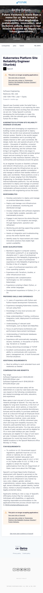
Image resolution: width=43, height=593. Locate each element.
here (33, 468)
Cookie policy (26, 553)
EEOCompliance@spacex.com (16, 505)
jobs (14, 46)
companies (6, 46)
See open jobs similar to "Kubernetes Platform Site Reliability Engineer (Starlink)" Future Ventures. (22, 82)
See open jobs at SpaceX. (16, 78)
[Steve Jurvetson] (14, 569)
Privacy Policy (21, 578)
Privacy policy (17, 553)
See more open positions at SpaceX (21, 533)
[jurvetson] (21, 569)
